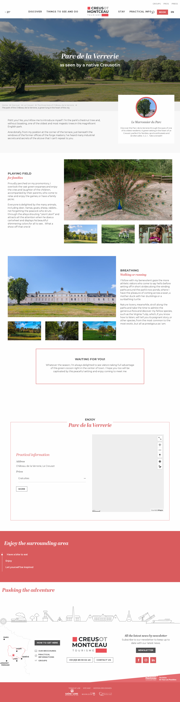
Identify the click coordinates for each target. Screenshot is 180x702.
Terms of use (74, 688)
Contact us (103, 660)
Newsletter (145, 650)
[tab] (15, 554)
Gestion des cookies (102, 688)
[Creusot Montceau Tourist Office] (98, 12)
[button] (153, 12)
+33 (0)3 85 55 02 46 (80, 660)
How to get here (47, 642)
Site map (87, 688)
